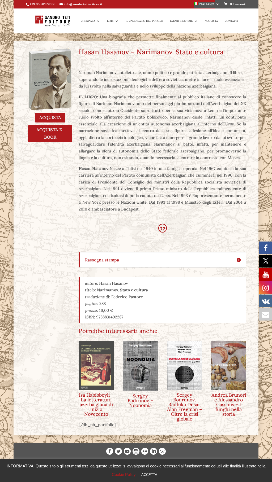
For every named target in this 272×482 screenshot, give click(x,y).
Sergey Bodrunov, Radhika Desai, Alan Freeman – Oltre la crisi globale (184, 407)
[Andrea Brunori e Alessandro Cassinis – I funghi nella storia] (228, 365)
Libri (110, 21)
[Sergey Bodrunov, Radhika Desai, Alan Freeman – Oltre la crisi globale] (184, 365)
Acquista (211, 21)
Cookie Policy (124, 474)
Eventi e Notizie (181, 21)
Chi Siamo (88, 21)
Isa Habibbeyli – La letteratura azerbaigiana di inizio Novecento (96, 404)
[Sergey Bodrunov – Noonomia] (140, 366)
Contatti (231, 21)
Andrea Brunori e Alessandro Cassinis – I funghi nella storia (228, 404)
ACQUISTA (50, 117)
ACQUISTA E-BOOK (50, 133)
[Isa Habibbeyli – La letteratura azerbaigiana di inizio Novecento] (96, 365)
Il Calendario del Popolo (144, 21)
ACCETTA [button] (149, 475)
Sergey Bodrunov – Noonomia (140, 400)
